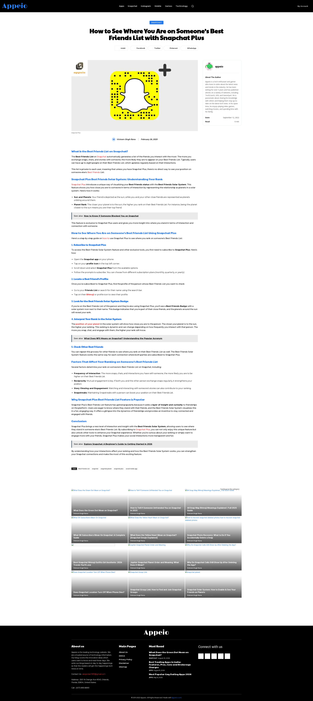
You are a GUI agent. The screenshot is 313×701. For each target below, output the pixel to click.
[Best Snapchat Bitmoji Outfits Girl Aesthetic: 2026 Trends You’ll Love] (99, 561)
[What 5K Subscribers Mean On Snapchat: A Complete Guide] (99, 533)
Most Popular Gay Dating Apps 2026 (170, 674)
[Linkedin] (214, 656)
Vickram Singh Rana (126, 139)
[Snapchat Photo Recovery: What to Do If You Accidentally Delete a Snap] (213, 533)
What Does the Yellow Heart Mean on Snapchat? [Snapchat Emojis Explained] (153, 536)
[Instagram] (207, 656)
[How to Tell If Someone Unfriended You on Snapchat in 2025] (156, 506)
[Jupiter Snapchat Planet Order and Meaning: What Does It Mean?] (156, 561)
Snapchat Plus (78, 184)
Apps (151, 670)
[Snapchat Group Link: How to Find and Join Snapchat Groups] (156, 588)
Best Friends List (83, 469)
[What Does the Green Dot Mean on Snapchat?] (99, 506)
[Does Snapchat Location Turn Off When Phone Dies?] (99, 588)
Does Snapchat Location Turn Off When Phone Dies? (98, 592)
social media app (131, 469)
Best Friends (93, 172)
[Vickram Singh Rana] (114, 139)
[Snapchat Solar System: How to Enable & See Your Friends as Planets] (213, 588)
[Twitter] (227, 656)
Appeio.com (177, 698)
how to (105, 238)
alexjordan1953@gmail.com (94, 674)
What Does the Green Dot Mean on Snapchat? (95, 510)
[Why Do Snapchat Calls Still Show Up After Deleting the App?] (213, 561)
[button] (192, 6)
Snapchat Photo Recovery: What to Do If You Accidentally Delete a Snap (208, 536)
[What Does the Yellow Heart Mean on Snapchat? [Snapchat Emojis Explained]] (156, 533)
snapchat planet (106, 469)
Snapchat (156, 22)
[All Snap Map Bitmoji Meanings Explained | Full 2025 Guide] (213, 506)
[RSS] (220, 656)
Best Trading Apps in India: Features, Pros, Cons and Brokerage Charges (170, 664)
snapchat (95, 469)
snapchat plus (118, 469)
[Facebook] (201, 656)
